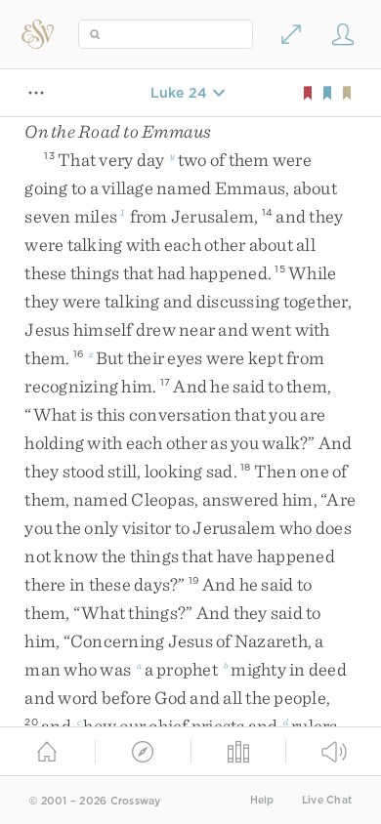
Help (262, 800)
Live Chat (327, 800)
